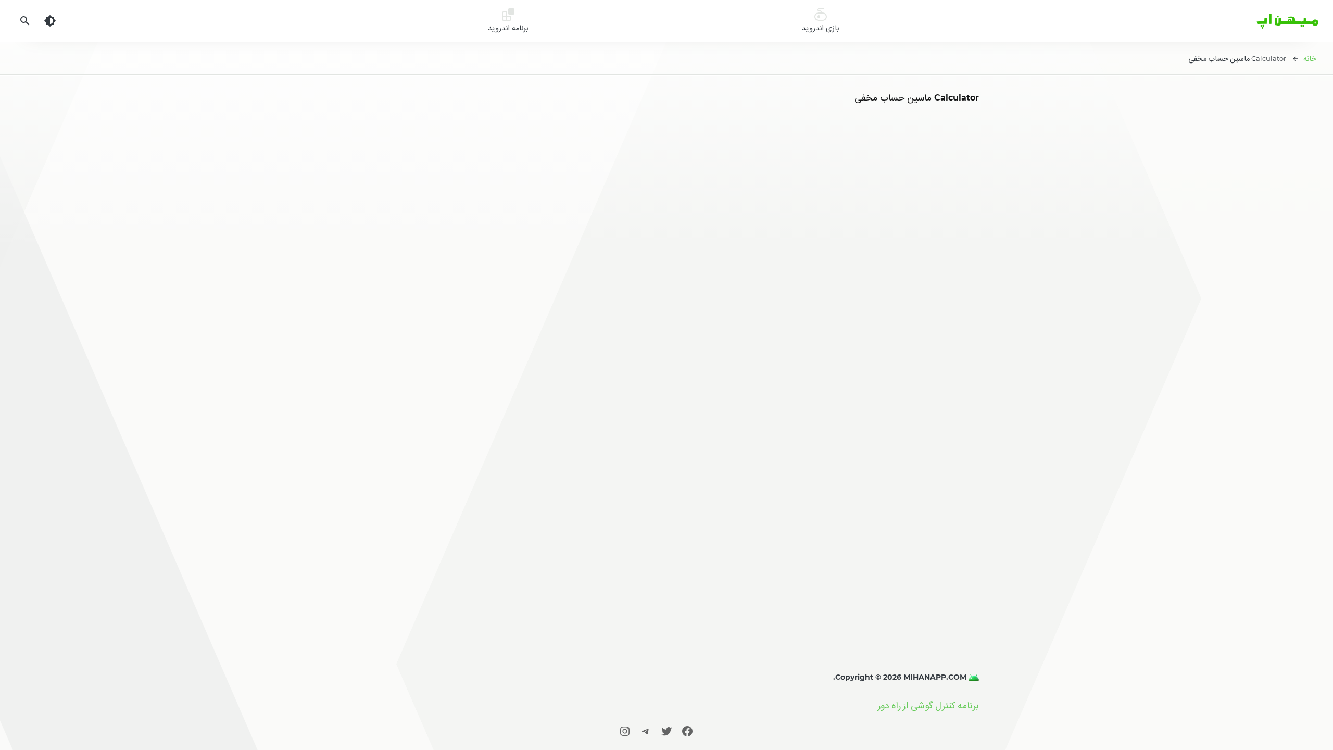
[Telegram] (645, 731)
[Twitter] (666, 731)
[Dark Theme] (49, 20)
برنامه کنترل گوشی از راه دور (928, 705)
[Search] (24, 20)
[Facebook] (687, 731)
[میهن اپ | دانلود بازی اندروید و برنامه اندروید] (972, 677)
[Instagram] (625, 731)
